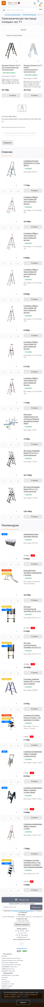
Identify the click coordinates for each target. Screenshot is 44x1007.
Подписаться (36, 907)
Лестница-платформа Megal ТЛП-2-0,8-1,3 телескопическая (32, 453)
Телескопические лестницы (11, 964)
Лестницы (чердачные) (10, 962)
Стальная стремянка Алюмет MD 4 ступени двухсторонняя (32, 681)
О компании (6, 981)
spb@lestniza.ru (22, 937)
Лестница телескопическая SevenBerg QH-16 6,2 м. (32, 645)
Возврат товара (7, 986)
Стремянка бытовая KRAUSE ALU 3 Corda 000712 (32, 163)
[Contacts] (35, 3)
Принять (23, 1002)
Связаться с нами (8, 984)
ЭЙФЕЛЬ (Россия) (8, 969)
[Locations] (28, 3)
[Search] (4, 10)
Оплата (4, 979)
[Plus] (18, 191)
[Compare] (18, 50)
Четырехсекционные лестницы (12, 960)
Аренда (4, 956)
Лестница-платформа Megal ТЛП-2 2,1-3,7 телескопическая (32, 489)
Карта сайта (6, 988)
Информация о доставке (10, 975)
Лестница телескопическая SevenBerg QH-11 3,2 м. (32, 609)
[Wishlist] (18, 46)
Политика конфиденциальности (23, 911)
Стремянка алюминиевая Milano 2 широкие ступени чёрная (33, 790)
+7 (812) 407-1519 (22, 921)
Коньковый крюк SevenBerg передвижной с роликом (33, 573)
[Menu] (4, 3)
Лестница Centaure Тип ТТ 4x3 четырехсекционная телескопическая (11, 67)
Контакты (5, 977)
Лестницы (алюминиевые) (13, 14)
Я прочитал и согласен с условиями (22, 911)
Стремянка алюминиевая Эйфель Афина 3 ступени (33, 826)
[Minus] (4, 191)
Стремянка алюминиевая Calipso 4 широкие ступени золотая (33, 754)
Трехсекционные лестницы (11, 958)
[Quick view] (18, 42)
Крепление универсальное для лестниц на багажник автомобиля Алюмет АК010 (31, 419)
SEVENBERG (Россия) (9, 967)
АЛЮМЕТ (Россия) (8, 971)
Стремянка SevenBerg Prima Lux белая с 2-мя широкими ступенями (32, 717)
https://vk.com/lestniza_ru (21, 943)
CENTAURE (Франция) (29, 14)
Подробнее (24, 997)
